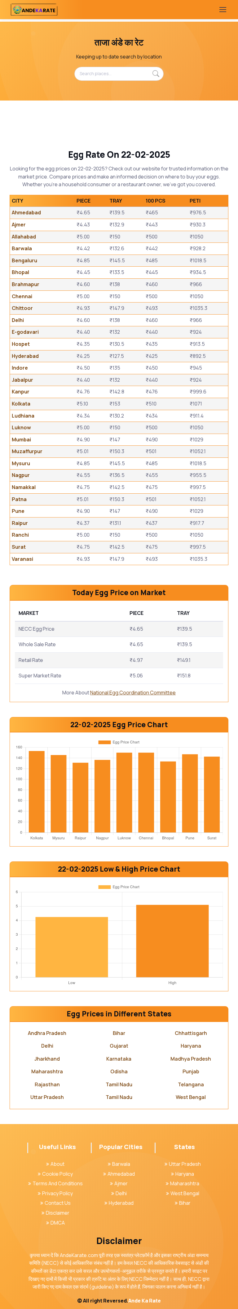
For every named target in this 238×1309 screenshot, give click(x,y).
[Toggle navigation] (222, 9)
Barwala (22, 248)
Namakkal (24, 487)
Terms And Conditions (58, 1183)
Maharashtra (47, 1071)
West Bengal (191, 1097)
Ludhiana (23, 415)
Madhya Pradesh (190, 1058)
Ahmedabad (26, 212)
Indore (20, 367)
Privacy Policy (57, 1193)
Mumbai (21, 439)
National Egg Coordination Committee (133, 692)
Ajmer (19, 224)
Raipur (20, 523)
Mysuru (21, 463)
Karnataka (118, 1058)
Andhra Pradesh (47, 1033)
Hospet (21, 344)
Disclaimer (57, 1212)
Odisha (119, 1071)
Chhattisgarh (191, 1033)
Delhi (18, 320)
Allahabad (24, 236)
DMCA (58, 1222)
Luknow (21, 427)
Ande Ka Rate (144, 1300)
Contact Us (58, 1203)
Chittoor (22, 308)
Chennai (22, 296)
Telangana (191, 1084)
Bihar (119, 1033)
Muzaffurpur (27, 451)
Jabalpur (22, 379)
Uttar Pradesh (47, 1097)
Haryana (191, 1045)
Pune (18, 511)
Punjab (191, 1071)
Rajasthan (47, 1084)
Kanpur (20, 391)
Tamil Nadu (119, 1084)
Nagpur (21, 475)
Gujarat (119, 1045)
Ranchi (20, 534)
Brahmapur (25, 284)
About (57, 1164)
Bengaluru (24, 260)
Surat (19, 546)
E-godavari (25, 331)
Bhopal (20, 272)
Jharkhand (47, 1058)
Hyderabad (25, 356)
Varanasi (22, 559)
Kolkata (21, 403)
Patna (19, 499)
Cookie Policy (57, 1173)
